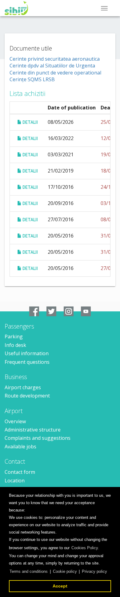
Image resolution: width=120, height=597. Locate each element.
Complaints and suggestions (37, 438)
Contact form (20, 472)
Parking (14, 336)
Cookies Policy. (85, 548)
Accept (60, 586)
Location (15, 480)
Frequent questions (27, 362)
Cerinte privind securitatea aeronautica (55, 58)
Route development (27, 395)
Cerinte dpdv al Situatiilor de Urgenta (52, 65)
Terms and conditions (29, 571)
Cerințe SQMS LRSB (32, 79)
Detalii (30, 122)
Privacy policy (94, 571)
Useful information (27, 353)
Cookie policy (65, 571)
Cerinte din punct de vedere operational (55, 72)
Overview (15, 421)
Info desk (15, 345)
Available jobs (20, 446)
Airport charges (23, 387)
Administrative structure (33, 429)
